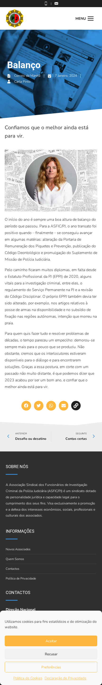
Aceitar (51, 641)
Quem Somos (15, 559)
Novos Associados (18, 549)
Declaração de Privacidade (65, 678)
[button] (26, 406)
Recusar (51, 654)
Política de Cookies (27, 678)
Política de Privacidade (21, 578)
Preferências (51, 667)
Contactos (12, 569)
